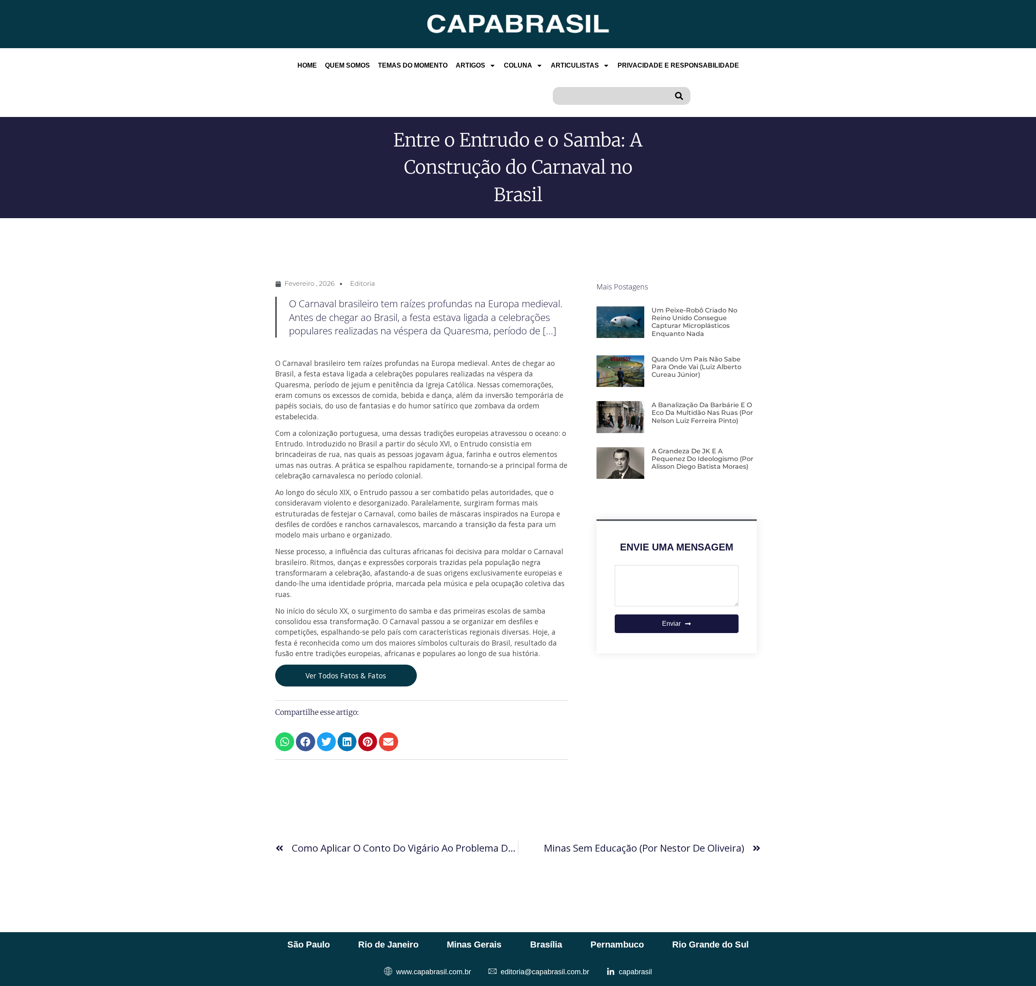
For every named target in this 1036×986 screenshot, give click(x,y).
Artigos (470, 65)
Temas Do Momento (413, 65)
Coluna (518, 65)
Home (307, 65)
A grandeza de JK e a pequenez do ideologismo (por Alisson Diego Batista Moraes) (703, 458)
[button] (284, 741)
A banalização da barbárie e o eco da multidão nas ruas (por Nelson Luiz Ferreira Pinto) (702, 412)
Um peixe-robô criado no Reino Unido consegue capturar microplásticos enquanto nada (694, 322)
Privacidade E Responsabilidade (678, 65)
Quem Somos (347, 65)
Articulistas (575, 65)
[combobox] (612, 96)
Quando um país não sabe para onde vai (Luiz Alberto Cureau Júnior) (696, 366)
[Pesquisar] (680, 96)
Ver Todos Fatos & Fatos (346, 675)
